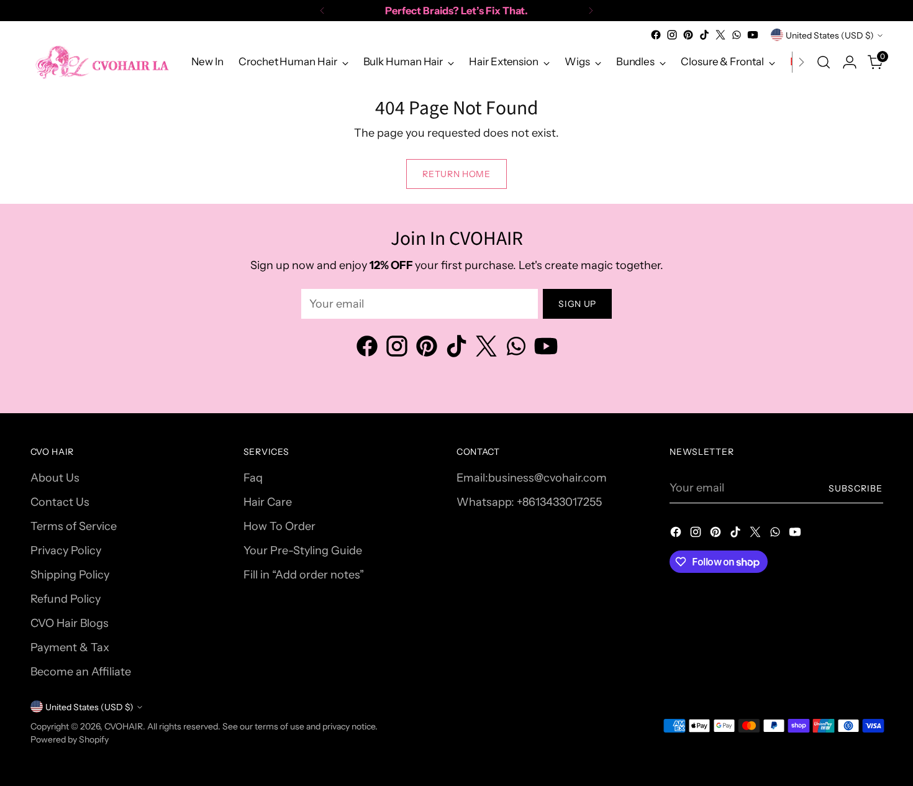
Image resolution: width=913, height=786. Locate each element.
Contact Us (59, 502)
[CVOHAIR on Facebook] (655, 34)
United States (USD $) (830, 35)
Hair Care (267, 502)
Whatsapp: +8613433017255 (529, 502)
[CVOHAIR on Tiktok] (704, 34)
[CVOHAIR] (101, 62)
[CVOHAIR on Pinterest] (688, 34)
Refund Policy (65, 599)
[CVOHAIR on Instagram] (672, 34)
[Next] (590, 10)
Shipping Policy (69, 575)
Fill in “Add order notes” (303, 575)
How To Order (279, 526)
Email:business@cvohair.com (532, 478)
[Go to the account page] (849, 62)
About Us (54, 478)
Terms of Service (73, 526)
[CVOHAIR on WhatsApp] (736, 34)
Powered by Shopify (69, 739)
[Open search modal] (823, 62)
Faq (253, 478)
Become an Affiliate (80, 672)
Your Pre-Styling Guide (302, 550)
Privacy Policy (65, 550)
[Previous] (322, 10)
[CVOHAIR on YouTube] (752, 34)
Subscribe (856, 488)
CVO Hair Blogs (69, 623)
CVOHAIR (123, 726)
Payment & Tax (69, 647)
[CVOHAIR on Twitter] (720, 34)
